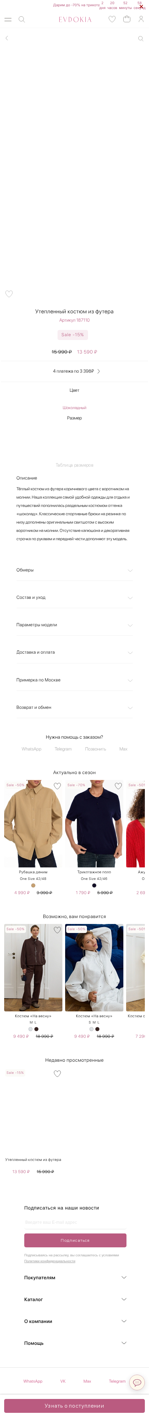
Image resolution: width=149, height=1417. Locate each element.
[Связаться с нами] (137, 1382)
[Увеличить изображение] (141, 38)
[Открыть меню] (8, 19)
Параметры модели (37, 625)
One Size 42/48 (33, 879)
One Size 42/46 (94, 879)
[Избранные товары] (112, 19)
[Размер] (74, 439)
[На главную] (67, 19)
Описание (27, 478)
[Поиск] (22, 19)
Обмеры (25, 570)
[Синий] (94, 885)
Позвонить (95, 749)
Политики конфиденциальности (49, 1261)
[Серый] (30, 1029)
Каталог (33, 1300)
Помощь (34, 1343)
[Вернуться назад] (7, 38)
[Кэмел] (33, 885)
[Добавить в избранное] (9, 293)
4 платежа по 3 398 (73, 371)
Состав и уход (31, 597)
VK (62, 1381)
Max (124, 749)
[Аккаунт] (141, 19)
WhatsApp (32, 749)
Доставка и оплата (36, 652)
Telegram (63, 749)
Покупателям (39, 1278)
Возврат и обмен (34, 707)
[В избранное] (57, 786)
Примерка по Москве (39, 680)
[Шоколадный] (36, 1029)
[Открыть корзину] (127, 18)
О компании (38, 1321)
